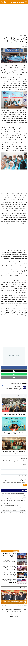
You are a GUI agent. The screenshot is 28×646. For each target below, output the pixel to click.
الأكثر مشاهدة (23, 551)
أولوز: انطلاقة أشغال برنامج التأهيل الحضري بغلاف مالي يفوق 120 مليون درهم (15, 602)
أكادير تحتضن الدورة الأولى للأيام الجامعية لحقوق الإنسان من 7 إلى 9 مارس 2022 (14, 432)
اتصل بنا (24, 609)
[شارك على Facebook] (14, 368)
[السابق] (2, 605)
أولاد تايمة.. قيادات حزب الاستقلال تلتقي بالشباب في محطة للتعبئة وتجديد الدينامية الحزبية (9, 568)
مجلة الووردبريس (13, 616)
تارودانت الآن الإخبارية (17, 2)
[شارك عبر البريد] (14, 377)
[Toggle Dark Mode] (5, 2)
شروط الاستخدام (9, 609)
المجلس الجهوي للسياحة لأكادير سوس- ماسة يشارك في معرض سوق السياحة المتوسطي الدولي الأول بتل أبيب (14, 414)
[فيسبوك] (2, 386)
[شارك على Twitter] (14, 371)
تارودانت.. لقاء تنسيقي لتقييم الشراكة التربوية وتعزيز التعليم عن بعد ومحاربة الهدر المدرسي (9, 561)
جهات (21, 35)
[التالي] (5, 605)
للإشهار (16, 612)
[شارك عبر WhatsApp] (14, 374)
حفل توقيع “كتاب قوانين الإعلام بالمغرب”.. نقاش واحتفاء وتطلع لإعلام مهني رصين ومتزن (14, 452)
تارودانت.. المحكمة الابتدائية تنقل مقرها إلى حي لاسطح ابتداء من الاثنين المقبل (9, 555)
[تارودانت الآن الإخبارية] (24, 389)
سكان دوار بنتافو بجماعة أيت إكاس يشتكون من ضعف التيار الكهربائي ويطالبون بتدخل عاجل (9, 574)
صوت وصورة (23, 588)
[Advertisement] (14, 19)
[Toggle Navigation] (26, 2)
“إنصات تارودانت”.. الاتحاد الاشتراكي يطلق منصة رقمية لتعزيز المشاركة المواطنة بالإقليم (9, 580)
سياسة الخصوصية (17, 609)
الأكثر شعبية (15, 551)
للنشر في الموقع (10, 612)
